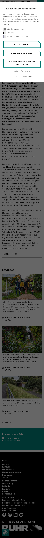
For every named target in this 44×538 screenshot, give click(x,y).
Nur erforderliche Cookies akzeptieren (22, 63)
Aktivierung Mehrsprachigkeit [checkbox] (18, 36)
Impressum (16, 76)
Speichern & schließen (22, 53)
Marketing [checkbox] (10, 33)
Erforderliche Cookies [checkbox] (15, 29)
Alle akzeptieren (22, 44)
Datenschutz (27, 76)
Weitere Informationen (22, 71)
